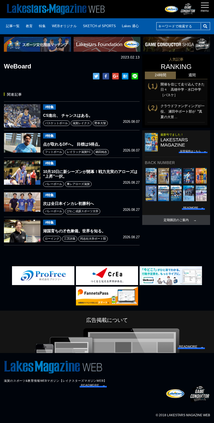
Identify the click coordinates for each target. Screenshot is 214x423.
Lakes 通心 (130, 26)
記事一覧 (13, 26)
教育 (29, 26)
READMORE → (93, 385)
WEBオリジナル (64, 26)
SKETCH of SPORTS (99, 26)
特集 (42, 26)
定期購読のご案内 (176, 220)
